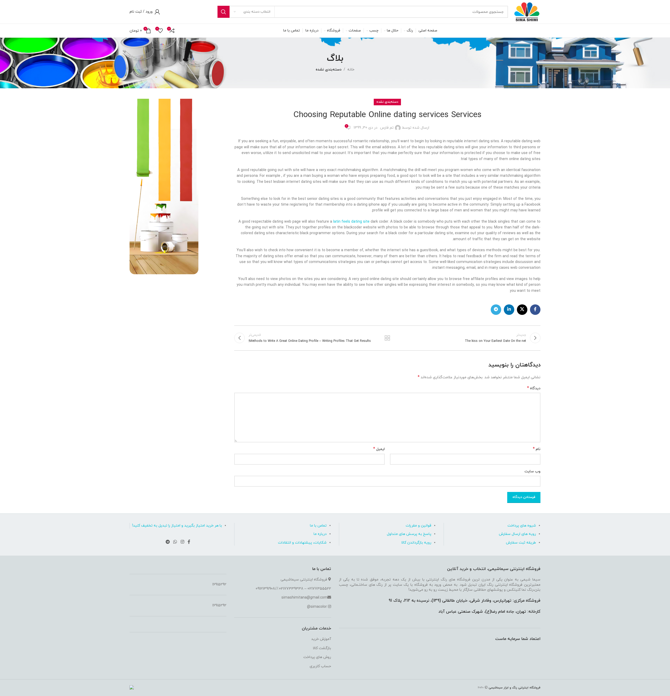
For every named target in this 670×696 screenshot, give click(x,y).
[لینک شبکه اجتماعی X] (522, 309)
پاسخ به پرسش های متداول (409, 533)
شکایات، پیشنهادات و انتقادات (302, 542)
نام (536, 449)
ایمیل (379, 449)
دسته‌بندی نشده (329, 69)
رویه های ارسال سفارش (517, 533)
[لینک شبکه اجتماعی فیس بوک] (535, 309)
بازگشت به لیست (387, 338)
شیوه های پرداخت (521, 525)
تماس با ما (318, 525)
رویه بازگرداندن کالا (416, 542)
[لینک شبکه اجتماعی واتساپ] (175, 542)
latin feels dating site (351, 221)
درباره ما (320, 533)
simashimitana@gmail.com (304, 597)
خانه (350, 69)
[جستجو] (223, 12)
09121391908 (265, 588)
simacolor (318, 606)
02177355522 (319, 588)
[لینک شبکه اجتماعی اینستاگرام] (182, 542)
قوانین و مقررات (418, 525)
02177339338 (291, 588)
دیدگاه (533, 388)
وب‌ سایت (532, 471)
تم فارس (387, 127)
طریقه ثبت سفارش (521, 542)
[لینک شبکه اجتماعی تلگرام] (496, 309)
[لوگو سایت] (526, 11)
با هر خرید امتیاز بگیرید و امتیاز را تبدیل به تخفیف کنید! (177, 525)
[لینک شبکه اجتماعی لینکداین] (509, 309)
